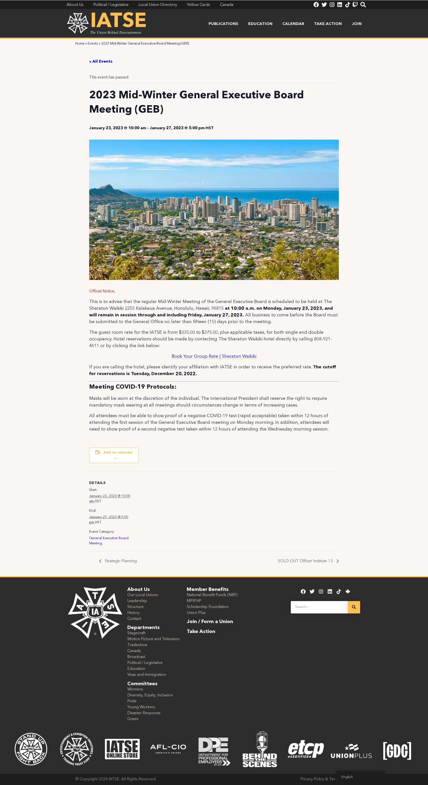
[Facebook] (316, 4)
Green (132, 719)
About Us (138, 589)
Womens (135, 689)
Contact (134, 619)
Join (357, 24)
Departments (143, 627)
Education (260, 24)
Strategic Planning (120, 561)
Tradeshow (137, 645)
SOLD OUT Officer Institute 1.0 (306, 561)
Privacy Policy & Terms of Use (326, 779)
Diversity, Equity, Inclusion (150, 695)
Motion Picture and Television (153, 639)
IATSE (118, 22)
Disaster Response (143, 713)
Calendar (293, 24)
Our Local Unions (142, 595)
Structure (135, 607)
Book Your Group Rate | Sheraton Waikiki (214, 356)
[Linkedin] (339, 4)
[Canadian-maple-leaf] (347, 591)
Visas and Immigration (146, 675)
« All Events (100, 62)
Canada (134, 651)
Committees (142, 684)
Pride (131, 701)
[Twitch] (355, 4)
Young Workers (141, 707)
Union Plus (196, 613)
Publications (223, 24)
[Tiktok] (347, 4)
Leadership (137, 601)
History (133, 613)
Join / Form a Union (210, 621)
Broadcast (136, 657)
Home (79, 43)
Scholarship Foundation (208, 607)
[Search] (363, 4)
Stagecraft (136, 633)
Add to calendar (118, 452)
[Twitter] (324, 4)
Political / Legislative (144, 663)
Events (93, 43)
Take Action (328, 24)
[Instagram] (332, 4)
